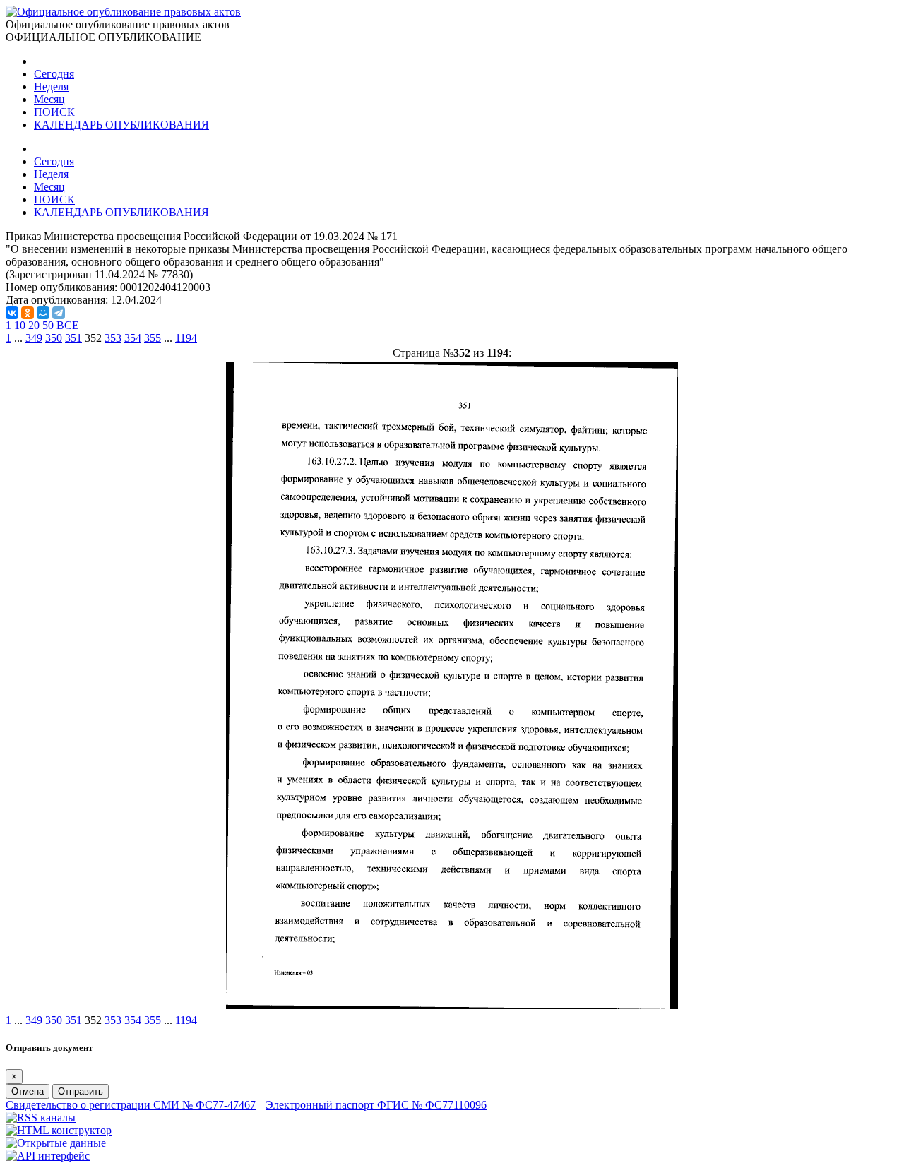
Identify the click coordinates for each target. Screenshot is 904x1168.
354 (132, 338)
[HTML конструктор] (59, 1130)
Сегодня (54, 74)
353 (113, 338)
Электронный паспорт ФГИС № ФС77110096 (376, 1105)
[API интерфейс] (48, 1156)
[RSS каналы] (41, 1118)
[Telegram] (58, 312)
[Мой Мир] (43, 312)
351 (73, 338)
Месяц (49, 99)
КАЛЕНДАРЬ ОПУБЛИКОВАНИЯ (121, 125)
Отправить (80, 1091)
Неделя (51, 87)
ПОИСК (54, 112)
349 (33, 338)
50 (48, 325)
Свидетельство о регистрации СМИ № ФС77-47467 (131, 1105)
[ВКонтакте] (12, 312)
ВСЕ (67, 325)
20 (34, 325)
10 (19, 325)
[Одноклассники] (27, 312)
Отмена (27, 1091)
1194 (186, 338)
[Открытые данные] (56, 1143)
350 (53, 338)
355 (152, 338)
